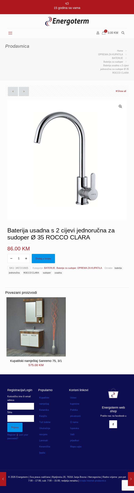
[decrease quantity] (11, 258)
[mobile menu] (10, 33)
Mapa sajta (75, 446)
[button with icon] (113, 424)
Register (11, 434)
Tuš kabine (44, 422)
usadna (58, 273)
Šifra (9, 412)
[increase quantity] (26, 258)
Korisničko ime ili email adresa (19, 398)
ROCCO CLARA (31, 273)
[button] (120, 106)
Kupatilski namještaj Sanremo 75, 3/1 (36, 361)
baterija (118, 268)
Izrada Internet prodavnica (93, 480)
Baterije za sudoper (113, 61)
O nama (74, 422)
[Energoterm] (67, 21)
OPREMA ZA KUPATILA (110, 54)
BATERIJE (117, 58)
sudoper (47, 273)
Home (120, 50)
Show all (122, 91)
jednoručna (14, 273)
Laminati (43, 440)
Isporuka (74, 428)
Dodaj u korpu (43, 258)
